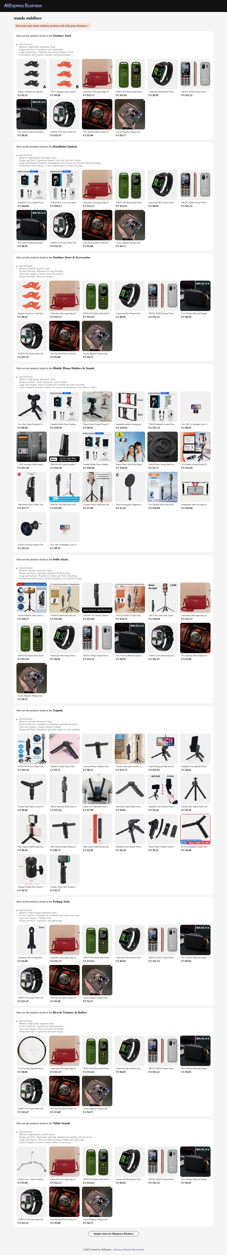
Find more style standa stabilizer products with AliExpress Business (51, 25)
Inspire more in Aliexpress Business (113, 1233)
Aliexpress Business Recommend (128, 1249)
